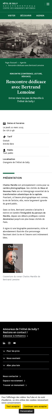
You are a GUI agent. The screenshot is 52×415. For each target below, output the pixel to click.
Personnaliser (26, 411)
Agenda (40, 15)
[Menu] (48, 4)
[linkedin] (4, 343)
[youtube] (14, 343)
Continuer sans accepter (35, 406)
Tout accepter (13, 406)
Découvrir (25, 15)
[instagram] (9, 343)
